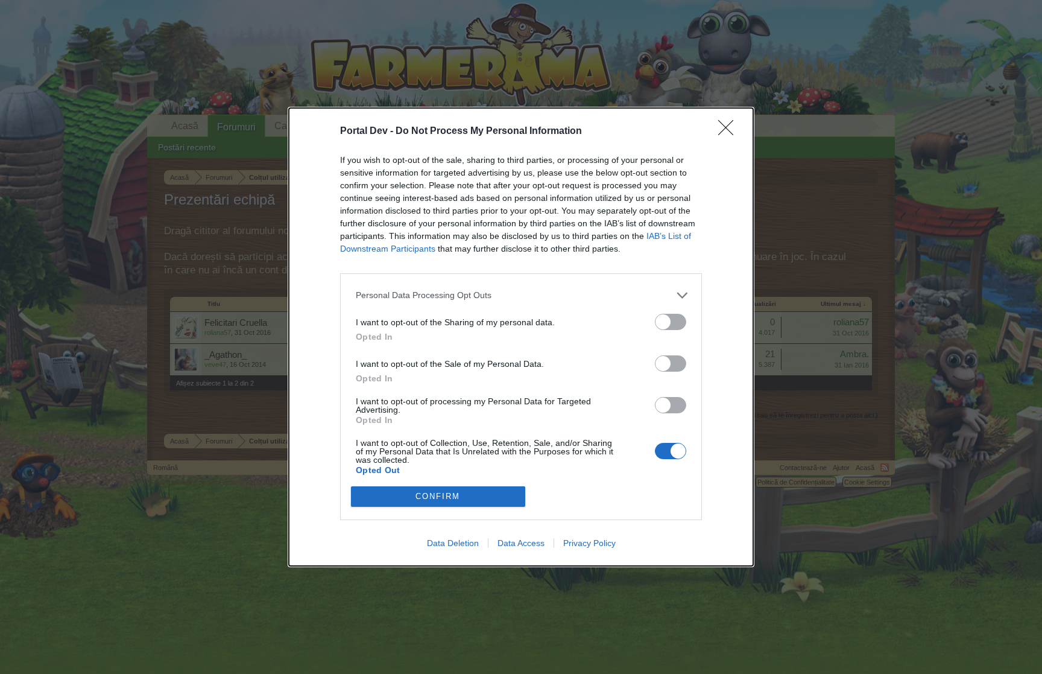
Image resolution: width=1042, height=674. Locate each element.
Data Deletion (453, 543)
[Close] (729, 131)
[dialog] (521, 337)
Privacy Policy (589, 543)
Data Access (521, 543)
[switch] (670, 322)
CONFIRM (437, 496)
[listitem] (521, 295)
